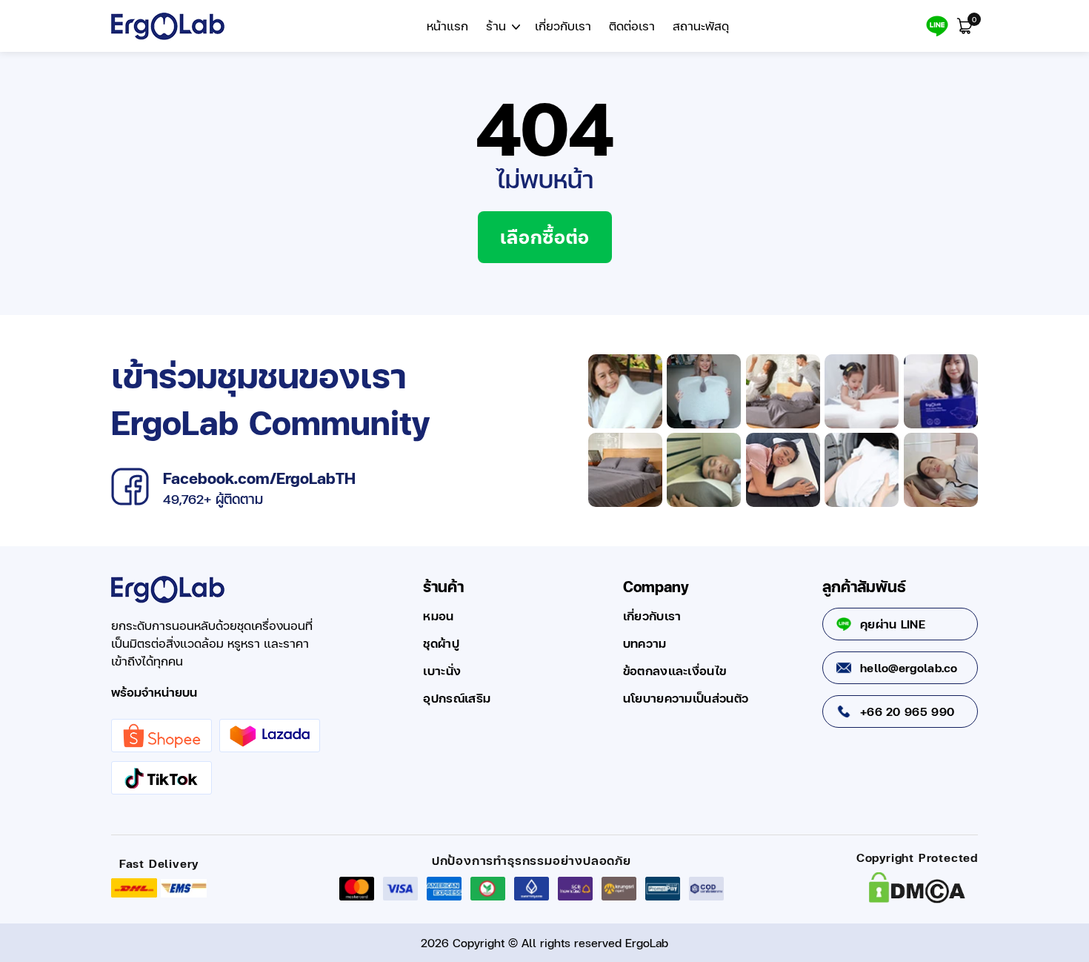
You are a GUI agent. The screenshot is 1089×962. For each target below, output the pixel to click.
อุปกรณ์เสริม (456, 698)
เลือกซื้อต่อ (545, 237)
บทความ (645, 643)
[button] (501, 26)
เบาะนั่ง (442, 671)
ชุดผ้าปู (441, 643)
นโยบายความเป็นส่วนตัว (685, 698)
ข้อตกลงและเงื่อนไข (675, 671)
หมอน (438, 616)
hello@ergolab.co (909, 667)
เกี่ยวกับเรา (652, 616)
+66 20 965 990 (907, 711)
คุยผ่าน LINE (892, 623)
